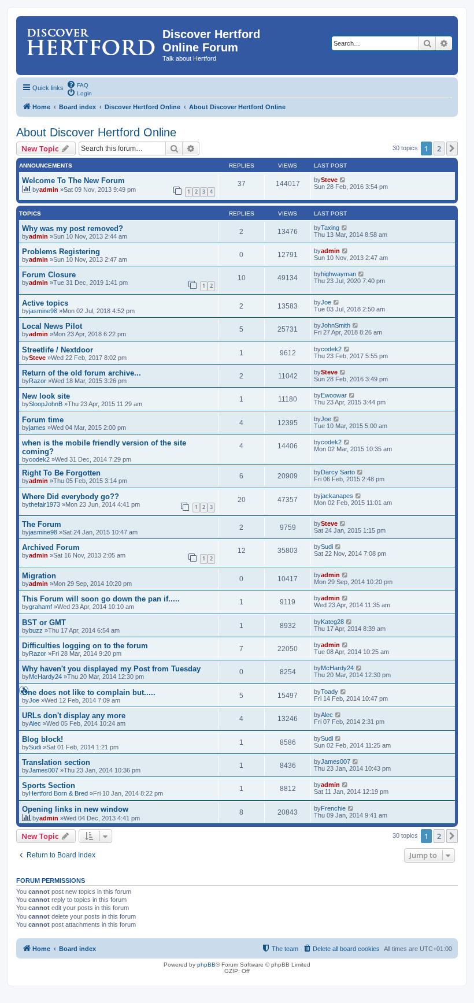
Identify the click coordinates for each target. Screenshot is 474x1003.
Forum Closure (49, 274)
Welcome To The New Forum (73, 180)
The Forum (41, 524)
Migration (39, 575)
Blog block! (42, 739)
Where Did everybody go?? (70, 496)
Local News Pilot (52, 326)
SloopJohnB (45, 403)
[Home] (90, 37)
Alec (35, 723)
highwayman (338, 273)
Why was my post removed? (72, 228)
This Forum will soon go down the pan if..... (101, 599)
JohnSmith (335, 325)
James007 (43, 770)
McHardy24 (45, 676)
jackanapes (337, 495)
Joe (326, 302)
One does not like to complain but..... (88, 692)
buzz (36, 630)
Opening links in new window (75, 809)
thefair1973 (44, 504)
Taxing (330, 227)
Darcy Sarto (338, 472)
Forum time (43, 419)
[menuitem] (77, 84)
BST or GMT (44, 622)
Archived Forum (51, 547)
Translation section (56, 762)
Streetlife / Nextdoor (57, 350)
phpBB (206, 964)
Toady (329, 691)
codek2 (331, 349)
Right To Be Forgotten (61, 473)
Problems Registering (61, 251)
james (37, 427)
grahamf (40, 606)
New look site (46, 396)
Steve (329, 179)
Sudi (327, 546)
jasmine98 (43, 310)
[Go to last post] (343, 179)
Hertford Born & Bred (58, 793)
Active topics (45, 303)
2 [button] (439, 148)
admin (48, 189)
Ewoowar (334, 395)
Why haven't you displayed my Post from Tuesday (111, 668)
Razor (37, 380)
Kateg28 (332, 621)
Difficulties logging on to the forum (85, 645)
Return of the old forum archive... (81, 373)
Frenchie (333, 808)
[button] (452, 148)
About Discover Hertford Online (96, 132)
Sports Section (48, 785)
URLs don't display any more (73, 715)
